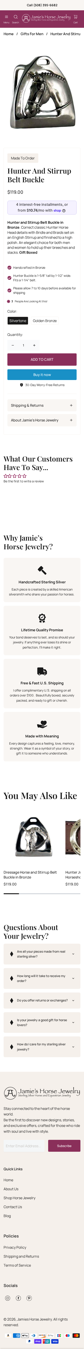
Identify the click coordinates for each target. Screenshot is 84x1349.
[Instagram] (8, 1298)
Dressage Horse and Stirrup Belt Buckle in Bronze (30, 875)
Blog (7, 1215)
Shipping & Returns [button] (27, 405)
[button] (42, 954)
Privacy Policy (15, 1247)
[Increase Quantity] (34, 345)
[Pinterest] (29, 1298)
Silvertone (17, 320)
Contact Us (13, 1206)
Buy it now (42, 374)
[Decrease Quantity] (13, 345)
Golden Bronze (45, 320)
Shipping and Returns (21, 1256)
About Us (11, 1188)
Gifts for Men (32, 33)
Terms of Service (17, 1265)
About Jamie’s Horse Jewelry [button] (34, 420)
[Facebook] (18, 1298)
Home (9, 33)
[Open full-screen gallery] (42, 90)
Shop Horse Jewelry (19, 1197)
